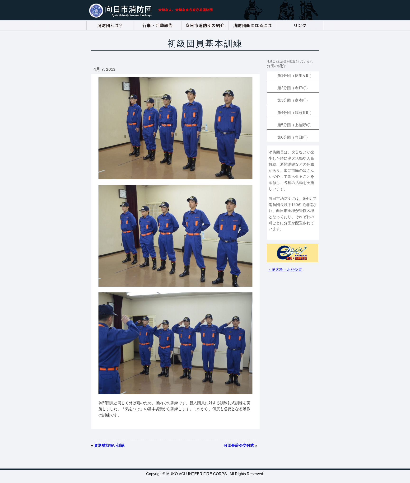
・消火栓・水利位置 (285, 269)
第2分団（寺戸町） (293, 88)
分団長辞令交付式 (239, 445)
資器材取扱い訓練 (109, 445)
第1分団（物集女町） (295, 76)
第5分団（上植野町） (295, 125)
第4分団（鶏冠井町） (295, 113)
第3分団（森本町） (293, 100)
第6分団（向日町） (293, 137)
